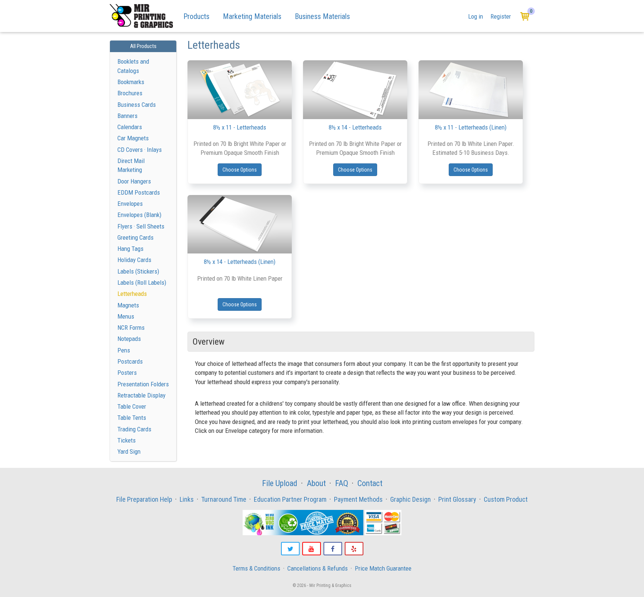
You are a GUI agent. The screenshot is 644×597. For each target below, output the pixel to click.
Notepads (129, 338)
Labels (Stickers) (138, 271)
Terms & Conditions (256, 568)
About (316, 483)
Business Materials (322, 16)
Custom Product (506, 499)
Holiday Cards (134, 260)
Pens (123, 350)
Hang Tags (130, 248)
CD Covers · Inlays (139, 149)
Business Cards (136, 104)
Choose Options (239, 170)
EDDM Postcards (138, 192)
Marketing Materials (252, 16)
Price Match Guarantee (383, 568)
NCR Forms (131, 327)
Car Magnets (133, 138)
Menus (125, 316)
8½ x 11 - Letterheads (239, 127)
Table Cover (131, 406)
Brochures (129, 93)
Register (500, 16)
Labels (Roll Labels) (141, 282)
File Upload (279, 483)
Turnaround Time (223, 499)
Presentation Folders (143, 384)
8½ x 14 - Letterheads (355, 127)
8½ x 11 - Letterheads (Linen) (470, 127)
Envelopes (130, 203)
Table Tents (131, 417)
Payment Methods (358, 499)
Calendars (129, 127)
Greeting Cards (135, 237)
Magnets (128, 305)
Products (196, 16)
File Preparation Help (144, 499)
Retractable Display (141, 395)
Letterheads (132, 293)
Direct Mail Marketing (131, 165)
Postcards (130, 361)
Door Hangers (134, 181)
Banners (127, 115)
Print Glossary (457, 499)
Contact (369, 483)
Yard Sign (129, 451)
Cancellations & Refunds (317, 568)
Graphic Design (410, 499)
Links (187, 499)
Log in (475, 16)
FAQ (341, 483)
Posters (127, 372)
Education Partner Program (290, 499)
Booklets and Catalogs (133, 66)
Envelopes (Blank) (139, 214)
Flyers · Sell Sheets (140, 226)
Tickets (126, 440)
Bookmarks (130, 82)
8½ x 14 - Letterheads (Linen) (239, 261)
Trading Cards (134, 429)
